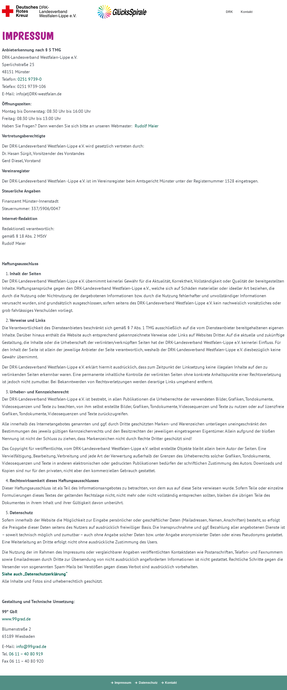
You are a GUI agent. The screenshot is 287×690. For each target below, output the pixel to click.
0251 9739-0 (30, 79)
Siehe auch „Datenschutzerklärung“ (34, 574)
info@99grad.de (31, 646)
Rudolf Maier (146, 126)
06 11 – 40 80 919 (26, 654)
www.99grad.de (16, 619)
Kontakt (246, 11)
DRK (229, 11)
